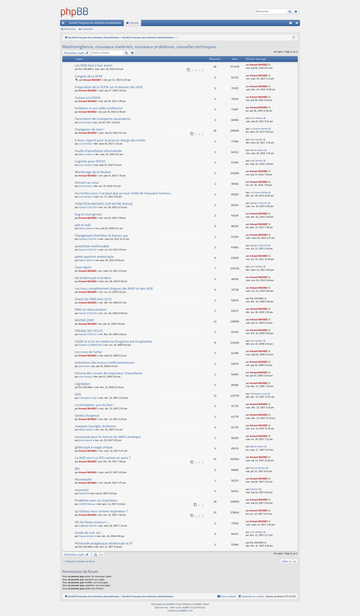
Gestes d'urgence (87, 415)
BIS (77, 468)
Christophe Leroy (87, 398)
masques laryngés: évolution (95, 426)
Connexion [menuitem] (297, 23)
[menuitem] (291, 23)
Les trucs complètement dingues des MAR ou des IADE (114, 288)
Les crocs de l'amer (88, 352)
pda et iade (83, 225)
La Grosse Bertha (259, 128)
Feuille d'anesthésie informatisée (98, 151)
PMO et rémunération (90, 309)
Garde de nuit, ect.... (89, 533)
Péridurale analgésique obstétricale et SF (104, 543)
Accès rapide (64, 23)
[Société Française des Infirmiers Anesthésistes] (74, 11)
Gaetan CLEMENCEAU (90, 345)
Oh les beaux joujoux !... (92, 522)
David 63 (83, 493)
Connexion (87, 29)
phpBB (169, 604)
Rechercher (70, 29)
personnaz (84, 366)
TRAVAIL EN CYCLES (89, 331)
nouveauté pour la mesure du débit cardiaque (107, 437)
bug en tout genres (88, 214)
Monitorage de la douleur (93, 172)
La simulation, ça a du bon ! (94, 405)
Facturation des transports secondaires (102, 119)
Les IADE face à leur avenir (94, 65)
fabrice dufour (86, 154)
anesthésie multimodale (92, 246)
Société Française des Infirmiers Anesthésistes (95, 22)
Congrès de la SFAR (88, 76)
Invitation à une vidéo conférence (98, 108)
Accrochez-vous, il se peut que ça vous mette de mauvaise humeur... (124, 193)
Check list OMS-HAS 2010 (93, 299)
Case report (83, 267)
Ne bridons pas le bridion (93, 278)
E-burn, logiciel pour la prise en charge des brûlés (110, 140)
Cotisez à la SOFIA (87, 98)
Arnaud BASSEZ (259, 64)
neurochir (82, 490)
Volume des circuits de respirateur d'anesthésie (108, 373)
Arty (166, 607)
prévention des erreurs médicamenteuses (104, 362)
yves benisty (85, 122)
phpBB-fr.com (186, 610)
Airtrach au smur (87, 182)
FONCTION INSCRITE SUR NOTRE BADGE (104, 204)
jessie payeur (85, 440)
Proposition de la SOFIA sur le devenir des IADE (109, 87)
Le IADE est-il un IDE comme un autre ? (102, 458)
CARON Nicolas (87, 504)
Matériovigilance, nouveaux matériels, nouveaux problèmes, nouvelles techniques (139, 46)
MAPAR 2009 (84, 320)
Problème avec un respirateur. (96, 500)
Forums (134, 22)
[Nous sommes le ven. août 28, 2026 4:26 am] (293, 37)
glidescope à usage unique (93, 447)
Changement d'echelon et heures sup (101, 235)
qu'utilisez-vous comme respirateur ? (101, 511)
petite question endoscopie (94, 256)
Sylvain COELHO (87, 207)
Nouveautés (83, 479)
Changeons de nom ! (89, 129)
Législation (82, 384)
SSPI (78, 394)
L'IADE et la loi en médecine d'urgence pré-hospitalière (113, 341)
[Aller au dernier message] (269, 64)
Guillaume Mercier (88, 525)
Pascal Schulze (257, 468)
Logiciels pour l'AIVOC (90, 161)
